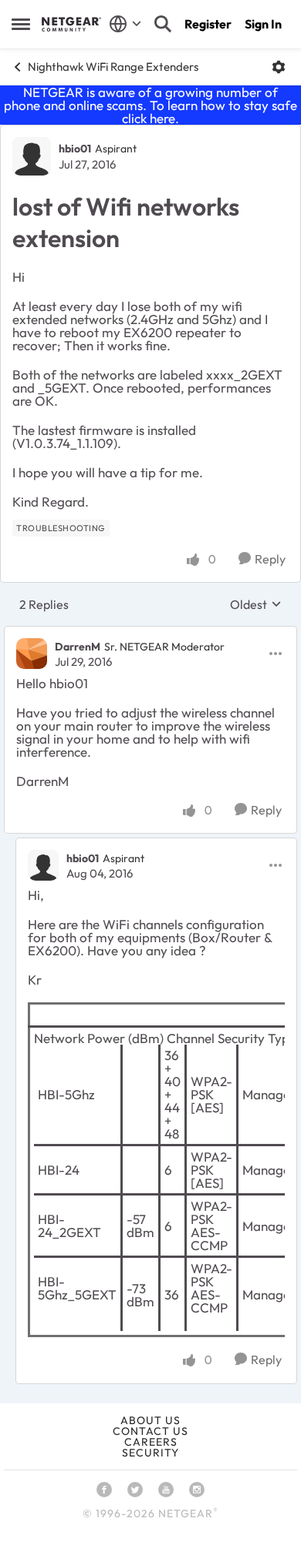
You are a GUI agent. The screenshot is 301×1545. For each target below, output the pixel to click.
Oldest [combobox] (256, 604)
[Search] (163, 24)
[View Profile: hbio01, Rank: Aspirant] (31, 156)
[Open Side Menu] (21, 23)
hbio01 (75, 148)
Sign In (263, 24)
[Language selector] (125, 23)
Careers (151, 1442)
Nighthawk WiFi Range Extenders (113, 66)
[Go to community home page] (71, 24)
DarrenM (77, 646)
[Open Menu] (278, 67)
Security (150, 1453)
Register (208, 24)
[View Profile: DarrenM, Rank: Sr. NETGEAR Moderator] (31, 653)
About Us (150, 1420)
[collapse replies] (150, 633)
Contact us (150, 1431)
